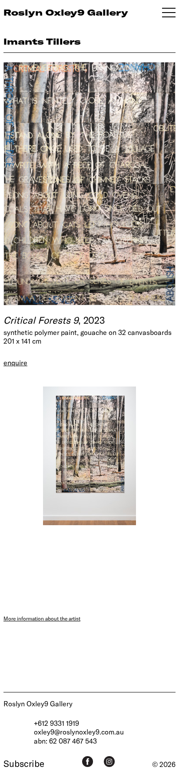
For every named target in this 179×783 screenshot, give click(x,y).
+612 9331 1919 (56, 723)
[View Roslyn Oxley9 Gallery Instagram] (109, 761)
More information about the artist (41, 618)
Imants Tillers (42, 41)
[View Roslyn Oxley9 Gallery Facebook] (87, 761)
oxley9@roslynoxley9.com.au (79, 732)
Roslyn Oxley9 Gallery (38, 703)
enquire (15, 362)
